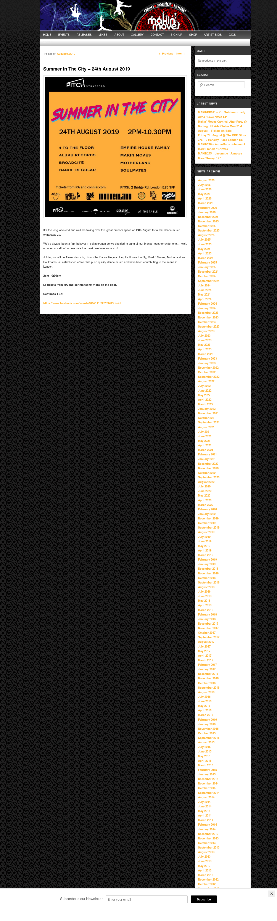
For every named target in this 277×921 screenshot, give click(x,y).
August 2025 (206, 235)
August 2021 (206, 427)
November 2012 (208, 879)
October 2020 (207, 473)
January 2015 (207, 774)
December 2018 (208, 568)
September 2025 (208, 230)
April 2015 (204, 761)
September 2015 (208, 738)
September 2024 (208, 281)
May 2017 (204, 651)
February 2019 (207, 559)
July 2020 (204, 486)
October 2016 (207, 683)
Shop (193, 34)
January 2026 (207, 212)
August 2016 (206, 692)
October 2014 (207, 788)
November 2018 (208, 573)
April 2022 (204, 399)
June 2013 (204, 861)
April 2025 (204, 253)
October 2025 (207, 226)
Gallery (137, 34)
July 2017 (204, 646)
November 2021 (208, 413)
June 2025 (204, 244)
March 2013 (205, 875)
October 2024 (207, 276)
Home (47, 34)
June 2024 (204, 290)
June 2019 (204, 541)
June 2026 (204, 189)
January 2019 (207, 564)
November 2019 (208, 518)
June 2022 (204, 390)
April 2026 (204, 198)
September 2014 (208, 793)
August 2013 (206, 852)
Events (64, 34)
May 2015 (204, 756)
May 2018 (204, 600)
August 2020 (206, 482)
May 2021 (204, 441)
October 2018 (207, 578)
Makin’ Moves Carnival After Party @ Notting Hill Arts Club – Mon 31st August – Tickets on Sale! (222, 126)
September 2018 (208, 582)
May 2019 (204, 546)
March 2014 (205, 820)
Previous (166, 53)
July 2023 (204, 335)
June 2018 (204, 596)
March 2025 (205, 258)
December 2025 (208, 217)
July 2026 (204, 185)
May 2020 (204, 495)
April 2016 (204, 710)
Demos (48, 42)
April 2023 (204, 349)
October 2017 (207, 632)
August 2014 (206, 797)
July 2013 (204, 856)
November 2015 (208, 729)
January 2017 (207, 669)
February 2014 (207, 824)
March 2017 (205, 660)
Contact (157, 34)
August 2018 (206, 587)
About (119, 34)
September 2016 (208, 687)
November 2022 (208, 367)
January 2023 (207, 363)
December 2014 (208, 779)
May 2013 (204, 866)
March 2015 (205, 765)
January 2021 (207, 459)
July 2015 (204, 747)
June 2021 (204, 436)
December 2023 (208, 312)
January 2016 (207, 724)
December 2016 (208, 674)
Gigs (232, 34)
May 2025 (204, 249)
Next (180, 53)
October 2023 (207, 322)
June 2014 (204, 806)
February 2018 (207, 614)
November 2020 (208, 468)
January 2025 (207, 267)
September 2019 (208, 527)
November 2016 (208, 678)
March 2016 (205, 715)
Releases (84, 34)
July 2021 (204, 431)
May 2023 (204, 344)
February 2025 (207, 262)
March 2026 (205, 203)
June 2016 (204, 701)
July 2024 (204, 285)
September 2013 (208, 847)
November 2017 (208, 628)
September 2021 (208, 422)
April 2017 (204, 655)
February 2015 (207, 770)
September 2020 (208, 477)
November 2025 (208, 221)
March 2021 (205, 450)
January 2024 (207, 308)
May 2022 (204, 395)
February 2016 (207, 719)
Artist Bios (213, 34)
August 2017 (206, 642)
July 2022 (204, 386)
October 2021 (207, 418)
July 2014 (204, 802)
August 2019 (206, 532)
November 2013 (208, 838)
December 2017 (208, 623)
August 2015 (206, 742)
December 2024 (208, 271)
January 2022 (207, 409)
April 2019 (204, 550)
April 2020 (204, 500)
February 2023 (207, 358)
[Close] (271, 893)
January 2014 (207, 829)
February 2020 (207, 509)
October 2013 (207, 843)
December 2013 (208, 834)
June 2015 (204, 751)
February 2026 (207, 208)
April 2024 (204, 299)
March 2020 (205, 505)
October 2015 (207, 733)
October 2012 (207, 884)
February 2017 (207, 664)
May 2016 (204, 706)
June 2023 (204, 340)
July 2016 (204, 696)
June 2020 (204, 491)
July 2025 (204, 239)
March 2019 (205, 555)
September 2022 (208, 377)
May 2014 (204, 811)
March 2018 (205, 610)
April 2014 (204, 815)
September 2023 (208, 326)
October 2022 (207, 372)
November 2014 (208, 783)
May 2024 (204, 294)
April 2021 (204, 445)
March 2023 (205, 354)
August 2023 (206, 331)
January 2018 (207, 619)
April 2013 (204, 870)
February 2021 (207, 454)
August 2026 (206, 180)
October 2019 (207, 523)
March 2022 (205, 404)
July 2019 (204, 537)
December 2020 (208, 463)
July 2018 (204, 591)
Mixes (103, 34)
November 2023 (208, 317)
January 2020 (207, 514)
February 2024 (207, 303)
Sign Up (176, 34)
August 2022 (206, 381)
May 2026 (204, 194)
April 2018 (204, 605)
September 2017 (208, 637)
